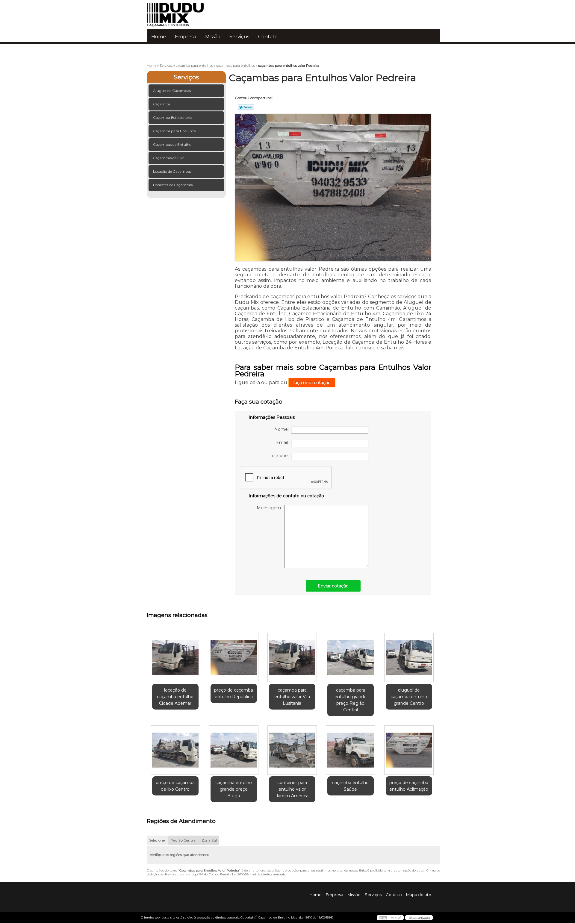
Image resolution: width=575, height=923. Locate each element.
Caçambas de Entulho (172, 144)
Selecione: (157, 840)
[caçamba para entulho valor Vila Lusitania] (292, 657)
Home (158, 37)
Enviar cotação (333, 586)
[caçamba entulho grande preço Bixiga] (233, 750)
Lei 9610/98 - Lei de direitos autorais (258, 874)
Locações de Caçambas (173, 185)
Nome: (282, 429)
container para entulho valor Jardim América (292, 789)
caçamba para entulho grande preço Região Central (351, 700)
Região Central (183, 840)
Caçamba (161, 104)
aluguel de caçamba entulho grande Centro (409, 696)
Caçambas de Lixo (168, 158)
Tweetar (246, 107)
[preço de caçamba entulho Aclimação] (409, 750)
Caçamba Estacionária (172, 117)
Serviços (239, 37)
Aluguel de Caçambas (172, 90)
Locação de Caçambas (172, 171)
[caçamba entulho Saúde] (350, 750)
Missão (212, 37)
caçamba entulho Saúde (350, 786)
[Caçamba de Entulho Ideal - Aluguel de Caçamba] (181, 12)
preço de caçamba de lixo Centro (175, 786)
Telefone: (280, 455)
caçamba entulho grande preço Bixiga (233, 789)
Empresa (185, 37)
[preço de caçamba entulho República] (233, 657)
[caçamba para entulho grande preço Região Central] (350, 657)
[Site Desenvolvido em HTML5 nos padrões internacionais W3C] (390, 917)
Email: (283, 442)
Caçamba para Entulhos (174, 131)
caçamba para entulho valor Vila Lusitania (292, 696)
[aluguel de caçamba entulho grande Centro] (409, 657)
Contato (268, 37)
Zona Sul (209, 840)
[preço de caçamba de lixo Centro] (175, 750)
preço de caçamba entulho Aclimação (408, 786)
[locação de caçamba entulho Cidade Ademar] (175, 657)
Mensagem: (270, 507)
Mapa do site (418, 894)
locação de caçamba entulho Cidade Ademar (175, 696)
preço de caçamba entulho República (233, 693)
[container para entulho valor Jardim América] (292, 750)
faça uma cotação (312, 382)
